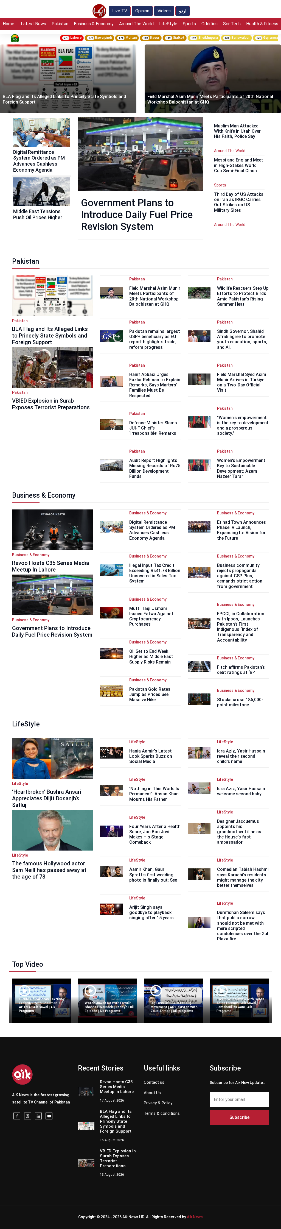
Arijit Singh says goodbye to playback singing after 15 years (151, 912)
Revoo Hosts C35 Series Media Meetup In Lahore (50, 566)
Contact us (154, 1082)
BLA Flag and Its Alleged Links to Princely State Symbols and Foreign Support (50, 335)
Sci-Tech (232, 23)
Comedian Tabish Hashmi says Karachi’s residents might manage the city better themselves (243, 877)
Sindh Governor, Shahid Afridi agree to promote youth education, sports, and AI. (242, 339)
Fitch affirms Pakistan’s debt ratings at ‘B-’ (241, 670)
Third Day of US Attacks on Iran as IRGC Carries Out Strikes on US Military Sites (238, 202)
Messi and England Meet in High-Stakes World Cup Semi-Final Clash (238, 165)
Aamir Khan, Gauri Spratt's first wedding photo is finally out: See (153, 874)
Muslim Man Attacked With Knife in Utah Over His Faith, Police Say (237, 131)
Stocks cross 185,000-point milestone (240, 702)
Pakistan (60, 23)
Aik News (195, 1217)
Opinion (142, 10)
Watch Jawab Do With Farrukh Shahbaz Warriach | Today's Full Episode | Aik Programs (109, 1007)
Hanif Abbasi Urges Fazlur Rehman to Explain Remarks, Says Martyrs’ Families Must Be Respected (154, 385)
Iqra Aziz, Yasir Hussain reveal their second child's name (241, 756)
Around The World (136, 23)
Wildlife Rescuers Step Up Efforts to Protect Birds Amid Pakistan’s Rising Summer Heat (243, 296)
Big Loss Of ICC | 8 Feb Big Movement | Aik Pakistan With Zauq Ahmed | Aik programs (174, 1007)
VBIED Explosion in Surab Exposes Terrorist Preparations (51, 404)
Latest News (33, 23)
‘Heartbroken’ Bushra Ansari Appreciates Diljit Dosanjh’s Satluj (46, 798)
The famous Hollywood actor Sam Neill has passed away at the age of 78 (49, 870)
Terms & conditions (162, 1113)
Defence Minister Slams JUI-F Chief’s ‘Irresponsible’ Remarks (153, 428)
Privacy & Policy (158, 1102)
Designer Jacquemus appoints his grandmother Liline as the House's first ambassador (239, 832)
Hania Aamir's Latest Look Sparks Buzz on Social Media (150, 756)
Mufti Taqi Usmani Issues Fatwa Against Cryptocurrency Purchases (151, 616)
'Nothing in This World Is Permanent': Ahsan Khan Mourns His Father (154, 794)
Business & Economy (94, 23)
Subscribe (239, 1117)
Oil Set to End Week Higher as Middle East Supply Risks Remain (151, 656)
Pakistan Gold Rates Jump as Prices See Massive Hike (149, 694)
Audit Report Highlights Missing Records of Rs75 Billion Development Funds (154, 468)
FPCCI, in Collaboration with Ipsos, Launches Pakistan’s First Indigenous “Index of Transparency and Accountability (240, 627)
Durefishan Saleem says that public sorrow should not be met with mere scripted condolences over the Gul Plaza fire (242, 925)
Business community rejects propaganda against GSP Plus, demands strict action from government (239, 576)
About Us (152, 1092)
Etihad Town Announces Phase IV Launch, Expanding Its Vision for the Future (241, 530)
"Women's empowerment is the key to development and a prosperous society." (243, 425)
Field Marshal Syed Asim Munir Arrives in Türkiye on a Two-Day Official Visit (241, 382)
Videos (164, 10)
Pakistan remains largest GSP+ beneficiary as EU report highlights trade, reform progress (203, 99)
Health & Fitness (262, 23)
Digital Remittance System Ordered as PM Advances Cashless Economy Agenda (39, 161)
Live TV (119, 10)
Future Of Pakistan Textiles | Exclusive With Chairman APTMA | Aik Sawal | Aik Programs (41, 1005)
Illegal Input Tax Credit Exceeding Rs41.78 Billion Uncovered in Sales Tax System (154, 573)
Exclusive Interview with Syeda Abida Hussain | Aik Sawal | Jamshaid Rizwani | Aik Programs (240, 1005)
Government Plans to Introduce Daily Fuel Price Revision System (137, 214)
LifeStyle (168, 23)
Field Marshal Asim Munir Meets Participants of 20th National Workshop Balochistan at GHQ (154, 296)
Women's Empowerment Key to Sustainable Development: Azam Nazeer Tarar (241, 468)
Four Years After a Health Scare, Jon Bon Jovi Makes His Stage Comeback (155, 834)
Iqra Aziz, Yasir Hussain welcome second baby (241, 791)
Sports (189, 23)
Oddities (209, 23)
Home (8, 23)
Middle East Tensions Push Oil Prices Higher (37, 214)
